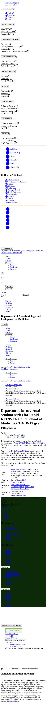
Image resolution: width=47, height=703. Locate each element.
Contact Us (5, 508)
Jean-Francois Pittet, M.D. (20, 485)
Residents (13, 269)
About (7, 536)
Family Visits (6, 81)
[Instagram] (7, 216)
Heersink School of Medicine (11, 253)
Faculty (12, 265)
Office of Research (9, 123)
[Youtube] (7, 220)
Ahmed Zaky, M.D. (18, 473)
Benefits (4, 93)
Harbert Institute (7, 126)
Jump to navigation (12, 3)
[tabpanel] (23, 294)
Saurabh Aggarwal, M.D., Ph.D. (22, 487)
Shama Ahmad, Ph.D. (18, 480)
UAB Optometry (8, 143)
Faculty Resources (8, 111)
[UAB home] (23, 235)
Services (4, 76)
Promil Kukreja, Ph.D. (19, 495)
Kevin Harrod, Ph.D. (18, 451)
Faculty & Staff (7, 101)
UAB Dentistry (7, 141)
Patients (5, 133)
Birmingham (9, 538)
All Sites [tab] (9, 289)
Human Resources (8, 108)
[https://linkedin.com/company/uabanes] (6, 518)
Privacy (9, 636)
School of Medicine (38, 443)
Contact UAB (11, 634)
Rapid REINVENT (21, 443)
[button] (23, 369)
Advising (4, 44)
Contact (8, 261)
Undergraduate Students (10, 39)
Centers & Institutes (12, 530)
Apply (7, 550)
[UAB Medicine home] (23, 246)
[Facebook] (7, 209)
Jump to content (11, 5)
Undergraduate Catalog (10, 46)
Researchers (6, 119)
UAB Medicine (7, 138)
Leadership (14, 267)
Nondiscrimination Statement (11, 625)
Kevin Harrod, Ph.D (18, 469)
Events (4, 96)
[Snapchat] (7, 224)
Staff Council (6, 113)
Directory (9, 263)
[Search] (2, 273)
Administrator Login (17, 644)
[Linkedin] (7, 227)
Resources (5, 79)
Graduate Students (8, 57)
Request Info (6, 34)
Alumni (4, 86)
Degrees (8, 552)
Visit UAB (5, 29)
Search (3, 293)
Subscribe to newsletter (22, 367)
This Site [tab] (9, 286)
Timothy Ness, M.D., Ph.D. (21, 491)
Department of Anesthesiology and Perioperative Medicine (22, 251)
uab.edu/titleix (13, 701)
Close (4, 324)
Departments (10, 528)
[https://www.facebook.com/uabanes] (6, 514)
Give (7, 554)
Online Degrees (7, 66)
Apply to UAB (7, 31)
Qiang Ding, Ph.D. (18, 482)
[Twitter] (7, 213)
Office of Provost (8, 106)
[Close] (13, 9)
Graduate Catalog (8, 64)
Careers (8, 560)
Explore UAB (6, 248)
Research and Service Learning (14, 51)
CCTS (4, 128)
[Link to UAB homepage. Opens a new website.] (23, 623)
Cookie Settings (14, 630)
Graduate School (8, 61)
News (7, 256)
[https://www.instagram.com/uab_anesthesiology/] (6, 516)
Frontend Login (15, 646)
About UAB (5, 589)
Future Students (7, 24)
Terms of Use (11, 638)
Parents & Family (8, 71)
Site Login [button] (9, 642)
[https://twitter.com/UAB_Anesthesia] (6, 512)
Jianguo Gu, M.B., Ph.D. (20, 489)
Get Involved (6, 91)
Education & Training (13, 534)
